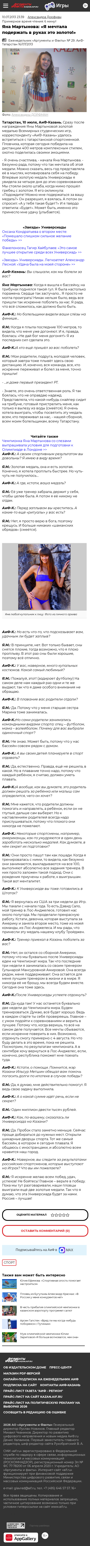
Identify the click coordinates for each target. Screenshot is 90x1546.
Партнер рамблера (39, 1525)
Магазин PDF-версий (21, 1373)
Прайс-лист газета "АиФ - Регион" (33, 1391)
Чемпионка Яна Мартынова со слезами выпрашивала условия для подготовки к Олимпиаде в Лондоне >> (37, 445)
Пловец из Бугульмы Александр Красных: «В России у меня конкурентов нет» (49, 1295)
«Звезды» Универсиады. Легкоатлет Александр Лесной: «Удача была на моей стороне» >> (43, 262)
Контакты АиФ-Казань (60, 1385)
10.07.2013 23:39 (13, 17)
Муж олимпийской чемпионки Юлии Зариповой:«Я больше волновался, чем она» (49, 1335)
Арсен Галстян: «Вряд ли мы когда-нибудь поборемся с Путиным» (48, 1322)
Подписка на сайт (20, 1385)
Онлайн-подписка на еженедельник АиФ (40, 1379)
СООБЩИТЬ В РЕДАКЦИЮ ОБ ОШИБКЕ (34, 1412)
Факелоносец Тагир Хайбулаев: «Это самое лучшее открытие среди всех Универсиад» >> (42, 250)
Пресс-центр (60, 1367)
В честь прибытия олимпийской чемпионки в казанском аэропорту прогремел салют (50, 1309)
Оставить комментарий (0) (45, 1231)
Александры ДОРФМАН (30, 115)
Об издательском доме (24, 1367)
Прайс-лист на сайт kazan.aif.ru (32, 1397)
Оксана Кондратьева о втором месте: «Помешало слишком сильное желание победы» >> (36, 236)
